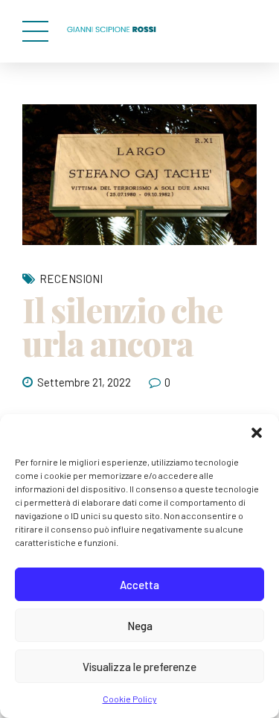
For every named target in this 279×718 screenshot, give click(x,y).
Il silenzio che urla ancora (122, 326)
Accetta (139, 584)
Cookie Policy (130, 698)
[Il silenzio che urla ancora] (139, 174)
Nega (140, 625)
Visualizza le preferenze (139, 666)
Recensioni (71, 278)
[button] (256, 432)
